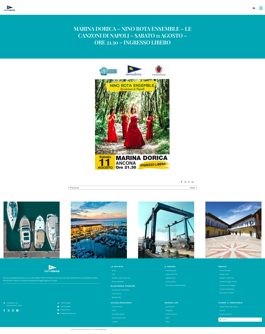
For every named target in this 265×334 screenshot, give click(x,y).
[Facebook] (182, 182)
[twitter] (8, 310)
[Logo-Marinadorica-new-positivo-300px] (9, 6)
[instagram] (13, 310)
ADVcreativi (103, 329)
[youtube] (17, 310)
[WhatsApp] (189, 182)
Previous (74, 188)
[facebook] (4, 310)
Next (192, 188)
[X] (185, 182)
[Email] (193, 182)
